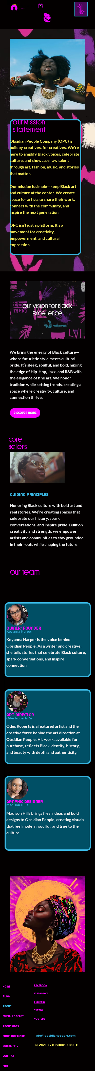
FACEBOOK (40, 985)
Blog (6, 996)
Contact (8, 1055)
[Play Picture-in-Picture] (58, 476)
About (7, 1006)
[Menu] (81, 9)
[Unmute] (25, 476)
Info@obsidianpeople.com (55, 1035)
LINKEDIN (39, 1001)
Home (6, 986)
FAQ (5, 1065)
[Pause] (16, 476)
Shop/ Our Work (14, 1036)
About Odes (11, 1026)
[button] (40, 5)
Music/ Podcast (13, 1016)
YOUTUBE (39, 1018)
